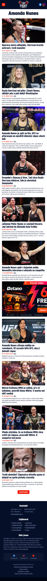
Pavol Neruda (16, 530)
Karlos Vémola (16, 523)
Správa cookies (23, 569)
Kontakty (33, 558)
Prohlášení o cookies (23, 571)
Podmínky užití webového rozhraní (23, 567)
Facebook (14, 558)
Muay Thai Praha (30, 525)
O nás (27, 530)
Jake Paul (28, 523)
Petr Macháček (30, 527)
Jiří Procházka (16, 527)
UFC (15, 50)
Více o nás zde (23, 549)
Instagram (24, 558)
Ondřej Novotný (17, 525)
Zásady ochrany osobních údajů (23, 573)
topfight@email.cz (17, 514)
